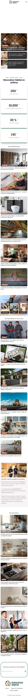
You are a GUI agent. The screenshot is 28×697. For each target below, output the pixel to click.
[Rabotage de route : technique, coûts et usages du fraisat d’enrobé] (14, 401)
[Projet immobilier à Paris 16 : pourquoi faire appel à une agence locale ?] (14, 644)
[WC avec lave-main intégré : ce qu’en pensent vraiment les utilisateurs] (14, 205)
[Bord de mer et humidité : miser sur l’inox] (11, 447)
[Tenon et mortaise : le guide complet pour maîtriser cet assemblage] (4, 55)
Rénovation (5, 45)
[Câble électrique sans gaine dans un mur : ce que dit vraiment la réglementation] (14, 181)
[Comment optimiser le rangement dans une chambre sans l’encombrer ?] (14, 548)
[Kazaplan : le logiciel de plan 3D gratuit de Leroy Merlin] (14, 354)
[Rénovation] (5, 308)
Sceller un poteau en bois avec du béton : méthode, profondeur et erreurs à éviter (16, 64)
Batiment (4, 337)
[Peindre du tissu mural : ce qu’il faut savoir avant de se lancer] (14, 596)
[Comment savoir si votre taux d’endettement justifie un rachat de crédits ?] (14, 524)
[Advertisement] (14, 19)
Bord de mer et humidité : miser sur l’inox (11, 455)
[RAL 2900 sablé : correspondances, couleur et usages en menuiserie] (14, 377)
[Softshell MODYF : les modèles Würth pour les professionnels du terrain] (14, 330)
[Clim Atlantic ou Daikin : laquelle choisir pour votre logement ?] (14, 620)
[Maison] (14, 308)
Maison (3, 531)
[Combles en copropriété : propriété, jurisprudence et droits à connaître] (14, 42)
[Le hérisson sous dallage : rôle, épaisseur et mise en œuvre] (14, 277)
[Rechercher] (26, 2)
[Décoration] (23, 308)
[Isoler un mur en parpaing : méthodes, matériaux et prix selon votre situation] (14, 157)
